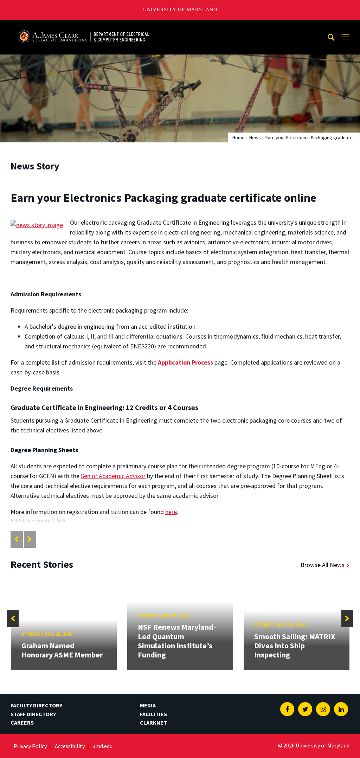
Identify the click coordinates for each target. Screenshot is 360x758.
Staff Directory (33, 714)
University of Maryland (180, 9)
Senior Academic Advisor (113, 476)
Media (148, 705)
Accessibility (70, 746)
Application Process (185, 362)
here (171, 512)
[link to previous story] (16, 539)
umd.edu (102, 746)
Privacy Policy (30, 746)
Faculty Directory (36, 705)
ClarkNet (153, 722)
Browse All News (323, 565)
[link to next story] (29, 539)
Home (238, 137)
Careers (22, 722)
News (255, 137)
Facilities (153, 714)
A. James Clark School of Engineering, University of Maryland (83, 26)
